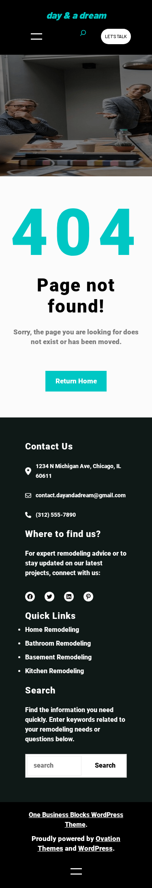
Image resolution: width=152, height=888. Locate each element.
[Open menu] (36, 36)
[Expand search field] (83, 36)
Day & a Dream (76, 15)
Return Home (76, 381)
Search (105, 765)
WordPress (95, 848)
